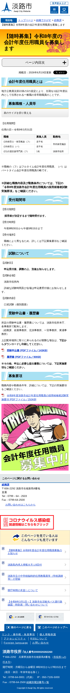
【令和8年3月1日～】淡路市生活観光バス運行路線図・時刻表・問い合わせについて (35, 603)
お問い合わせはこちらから (20, 504)
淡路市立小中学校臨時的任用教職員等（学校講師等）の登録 (35, 577)
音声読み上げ (59, 3)
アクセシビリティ (15, 638)
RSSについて (38, 638)
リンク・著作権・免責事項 (18, 634)
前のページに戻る (21, 627)
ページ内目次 (35, 62)
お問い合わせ (40, 642)
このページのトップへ (55, 627)
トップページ (25, 20)
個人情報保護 (47, 634)
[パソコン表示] (64, 10)
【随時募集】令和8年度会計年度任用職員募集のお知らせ (35, 552)
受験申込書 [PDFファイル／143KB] (27, 350)
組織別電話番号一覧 (37, 682)
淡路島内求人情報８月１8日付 (25, 564)
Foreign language (16, 642)
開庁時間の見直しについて (23, 590)
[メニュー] (54, 10)
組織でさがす (43, 20)
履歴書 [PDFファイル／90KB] (24, 356)
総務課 (58, 20)
